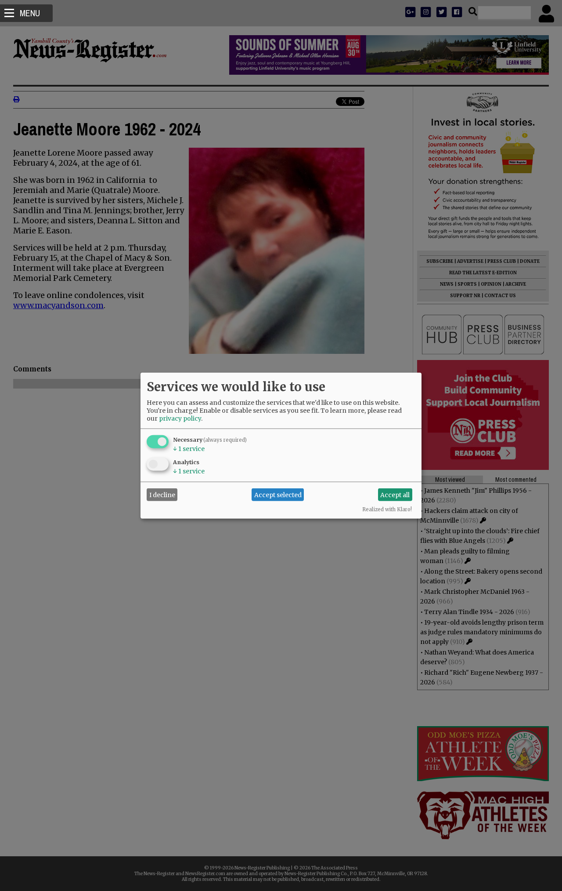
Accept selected (278, 494)
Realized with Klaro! (387, 509)
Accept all (395, 494)
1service (189, 449)
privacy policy (180, 418)
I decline (162, 494)
